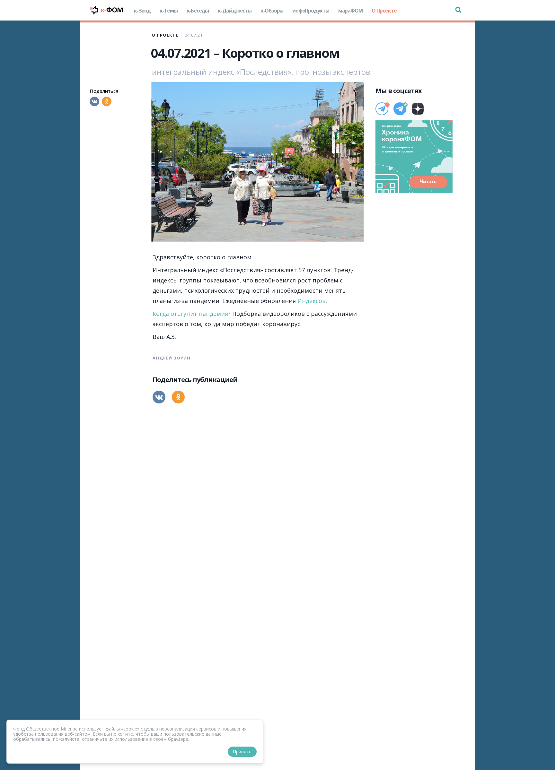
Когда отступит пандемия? (192, 313)
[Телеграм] (381, 108)
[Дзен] (417, 108)
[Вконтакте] (94, 101)
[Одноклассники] (106, 101)
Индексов (311, 301)
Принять (242, 751)
